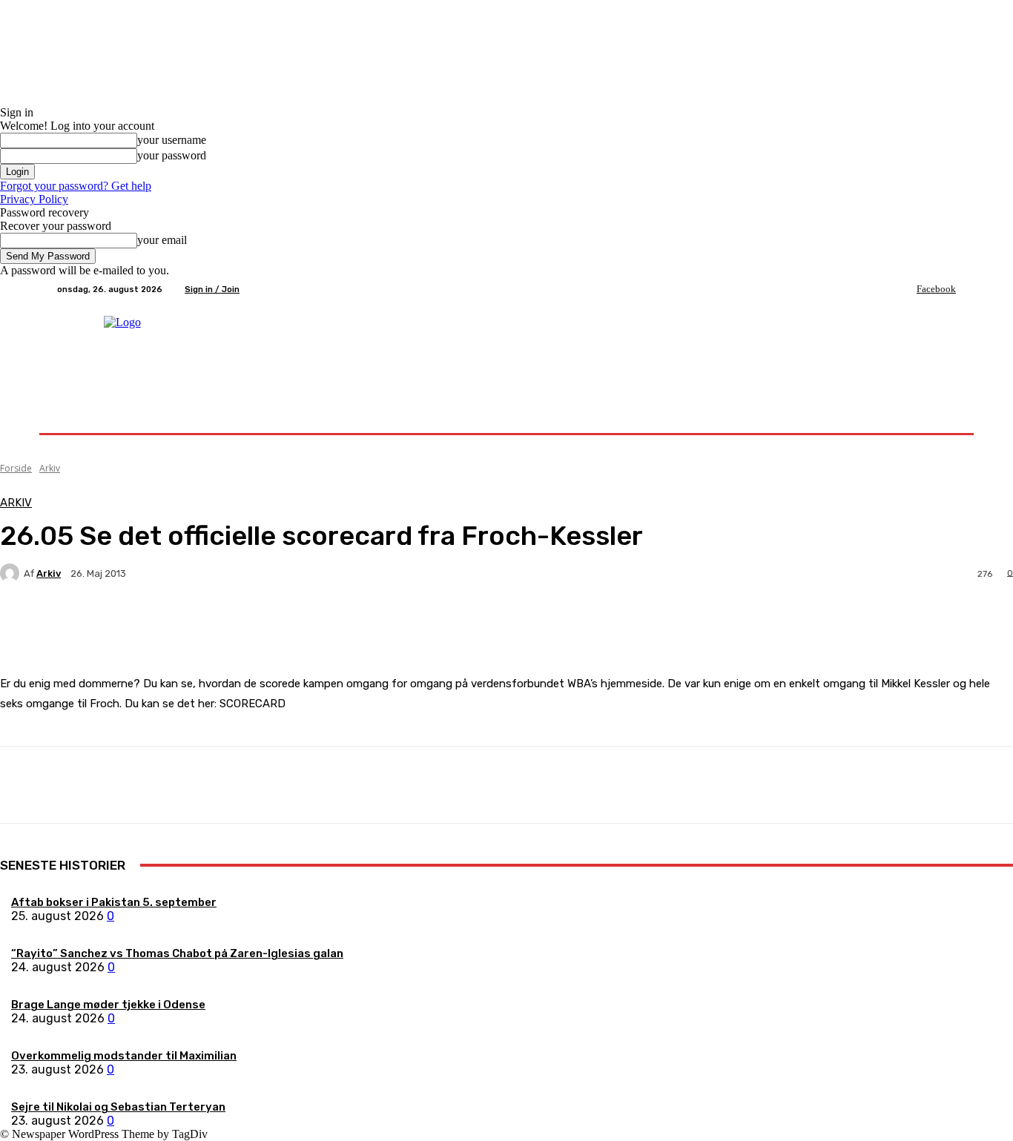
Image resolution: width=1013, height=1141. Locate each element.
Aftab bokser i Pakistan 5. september (114, 902)
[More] (348, 625)
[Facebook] (906, 289)
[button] (938, 415)
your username (171, 139)
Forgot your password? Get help (75, 185)
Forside (16, 468)
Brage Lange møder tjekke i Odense (108, 1004)
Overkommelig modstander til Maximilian (124, 1055)
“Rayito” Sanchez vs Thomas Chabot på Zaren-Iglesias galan (177, 953)
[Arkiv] (12, 573)
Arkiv (49, 468)
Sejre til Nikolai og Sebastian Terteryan (118, 1107)
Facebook (936, 288)
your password (171, 155)
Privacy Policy (34, 199)
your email (162, 240)
